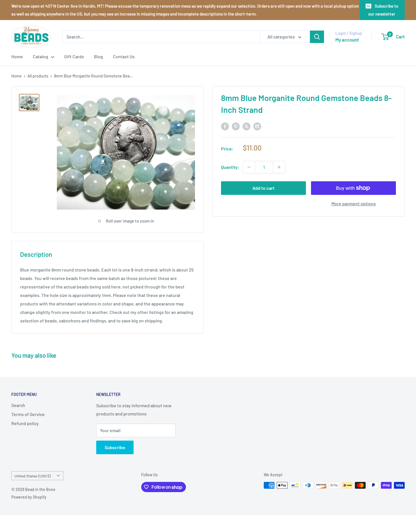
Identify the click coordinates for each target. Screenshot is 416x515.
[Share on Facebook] (225, 126)
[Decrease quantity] (249, 167)
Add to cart (263, 188)
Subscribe (115, 447)
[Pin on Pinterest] (236, 126)
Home (17, 56)
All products (37, 76)
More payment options (353, 203)
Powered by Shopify (28, 497)
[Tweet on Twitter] (246, 126)
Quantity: (230, 167)
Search (18, 405)
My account (347, 39)
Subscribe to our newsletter (383, 9)
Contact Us (124, 56)
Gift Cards (74, 56)
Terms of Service (28, 414)
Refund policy (25, 423)
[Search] (317, 37)
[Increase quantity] (279, 167)
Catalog (40, 56)
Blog (98, 56)
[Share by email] (257, 126)
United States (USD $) (32, 475)
